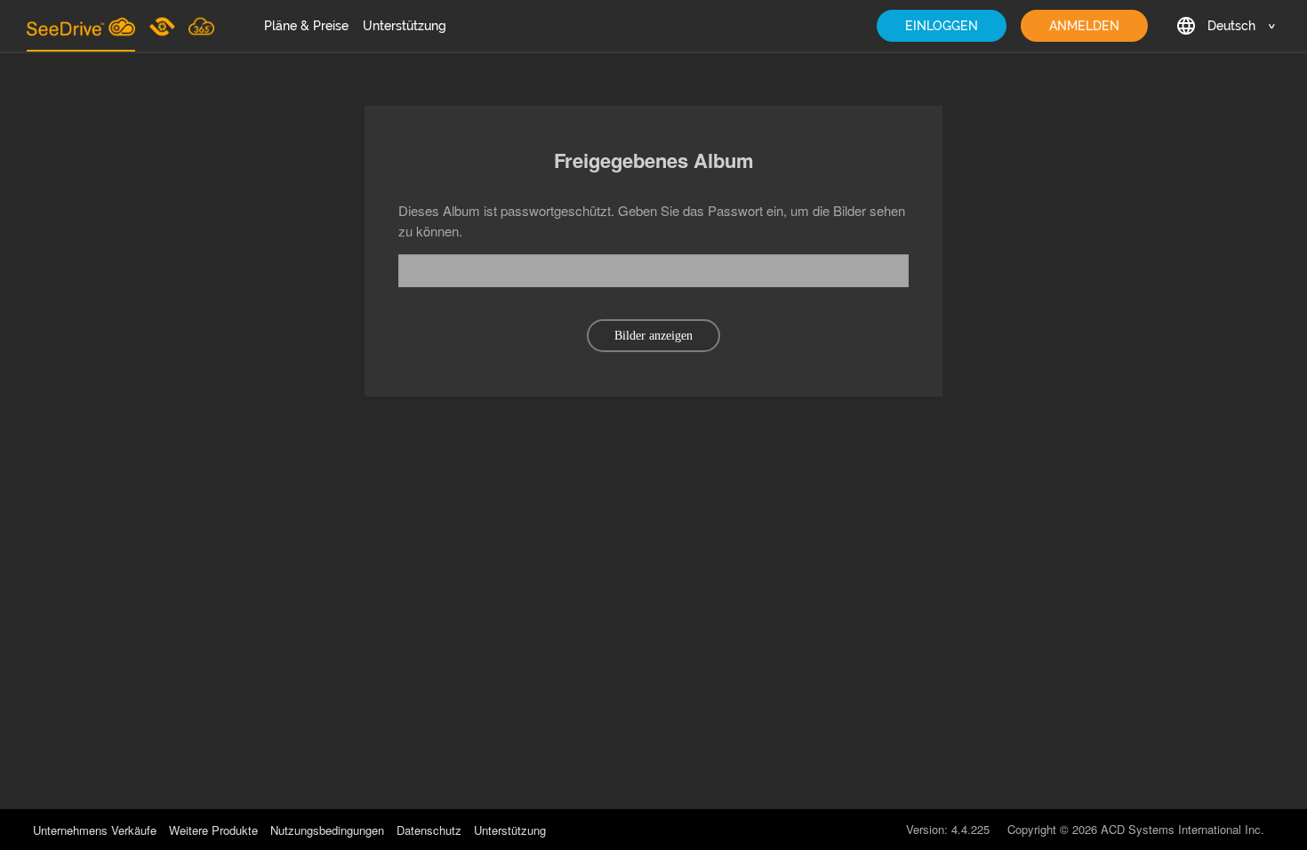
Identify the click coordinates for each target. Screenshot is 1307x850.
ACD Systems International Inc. (1182, 829)
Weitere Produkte (213, 830)
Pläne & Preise (306, 26)
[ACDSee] (163, 26)
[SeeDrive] (81, 26)
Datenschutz (429, 830)
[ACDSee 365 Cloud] (201, 26)
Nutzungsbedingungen (327, 830)
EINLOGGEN (941, 26)
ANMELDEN (1084, 26)
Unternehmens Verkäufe (96, 830)
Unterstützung (404, 26)
